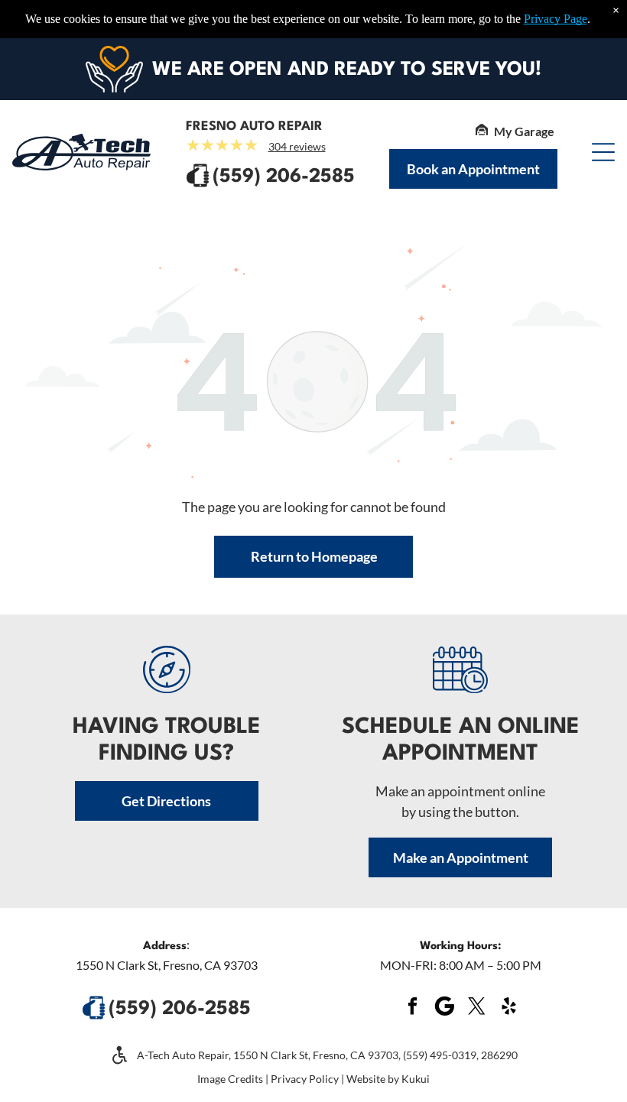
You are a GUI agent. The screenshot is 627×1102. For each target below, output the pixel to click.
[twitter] (476, 1008)
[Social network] (444, 1008)
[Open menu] (603, 152)
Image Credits (230, 1078)
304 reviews (297, 146)
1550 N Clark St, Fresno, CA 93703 (167, 965)
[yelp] (508, 1008)
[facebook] (412, 1008)
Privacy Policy (305, 1078)
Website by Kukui (388, 1078)
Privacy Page (555, 18)
